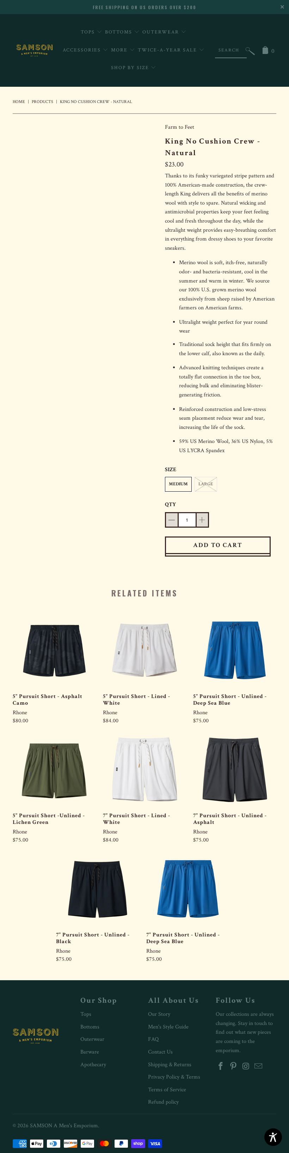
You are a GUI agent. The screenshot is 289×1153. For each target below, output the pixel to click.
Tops (89, 32)
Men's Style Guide (168, 1027)
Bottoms (119, 32)
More (120, 50)
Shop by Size (131, 68)
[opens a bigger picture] (85, 127)
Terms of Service (167, 1089)
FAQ (153, 1039)
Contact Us (160, 1052)
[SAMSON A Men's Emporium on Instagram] (246, 1067)
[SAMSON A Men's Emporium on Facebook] (221, 1067)
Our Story (159, 1014)
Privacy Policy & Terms (174, 1077)
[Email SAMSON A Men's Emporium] (258, 1067)
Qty (170, 504)
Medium (178, 484)
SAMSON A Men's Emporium (64, 1125)
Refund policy (163, 1102)
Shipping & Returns (169, 1064)
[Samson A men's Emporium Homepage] (34, 50)
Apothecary (93, 1064)
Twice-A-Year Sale (168, 50)
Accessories (83, 50)
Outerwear (161, 32)
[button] (250, 53)
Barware (89, 1052)
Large (205, 484)
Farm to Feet (179, 127)
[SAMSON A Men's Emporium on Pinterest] (233, 1067)
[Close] (283, 6)
